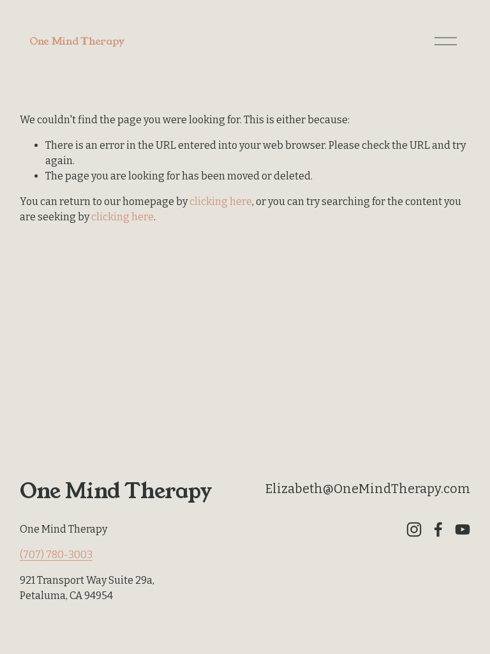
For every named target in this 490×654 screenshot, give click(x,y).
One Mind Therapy (76, 41)
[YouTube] (462, 529)
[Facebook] (438, 529)
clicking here (220, 201)
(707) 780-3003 (56, 555)
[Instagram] (414, 529)
